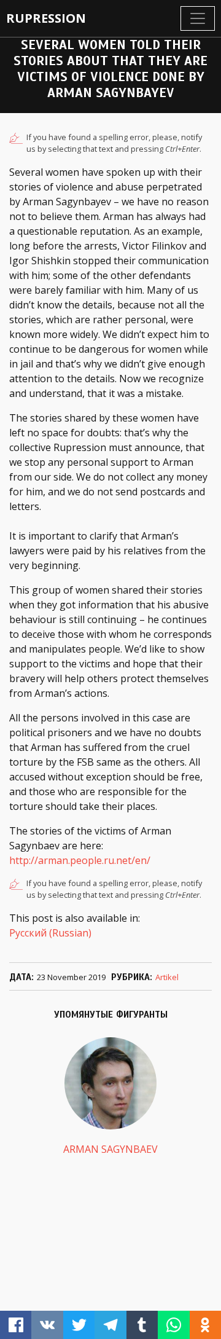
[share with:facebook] (15, 1325)
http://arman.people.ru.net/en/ (79, 860)
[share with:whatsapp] (173, 1325)
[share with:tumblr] (142, 1325)
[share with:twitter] (79, 1325)
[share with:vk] (47, 1325)
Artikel (167, 977)
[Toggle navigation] (197, 18)
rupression (46, 18)
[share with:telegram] (110, 1325)
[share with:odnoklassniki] (205, 1325)
